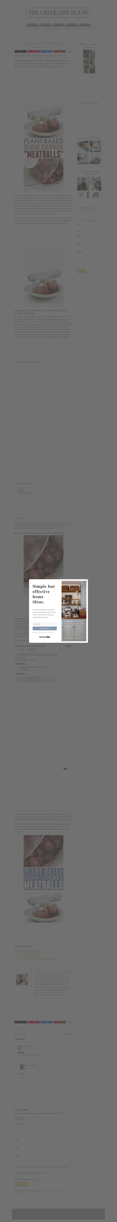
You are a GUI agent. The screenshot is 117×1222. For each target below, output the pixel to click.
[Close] (85, 581)
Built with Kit (44, 637)
